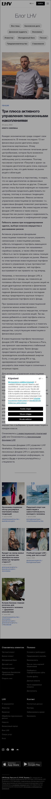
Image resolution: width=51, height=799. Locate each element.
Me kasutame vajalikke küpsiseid (21, 382)
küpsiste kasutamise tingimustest (24, 399)
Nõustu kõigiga (25, 414)
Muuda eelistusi (25, 419)
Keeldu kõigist (25, 408)
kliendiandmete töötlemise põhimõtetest (24, 401)
